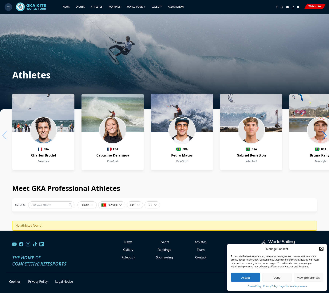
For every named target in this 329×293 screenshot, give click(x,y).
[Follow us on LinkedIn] (41, 244)
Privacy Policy (270, 286)
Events (80, 7)
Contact (200, 257)
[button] (321, 249)
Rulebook (128, 257)
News (66, 7)
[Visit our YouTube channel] (14, 244)
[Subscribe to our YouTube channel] (287, 7)
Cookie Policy (254, 286)
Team (201, 250)
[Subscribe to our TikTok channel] (293, 7)
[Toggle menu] (8, 7)
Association (176, 7)
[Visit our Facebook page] (21, 244)
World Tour (135, 7)
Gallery (157, 7)
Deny (277, 277)
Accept (245, 277)
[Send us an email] (298, 7)
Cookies (15, 281)
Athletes (96, 7)
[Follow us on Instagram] (282, 7)
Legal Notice (64, 281)
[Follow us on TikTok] (35, 244)
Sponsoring (164, 257)
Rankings (115, 7)
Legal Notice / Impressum (293, 286)
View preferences (308, 277)
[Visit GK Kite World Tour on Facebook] (277, 7)
